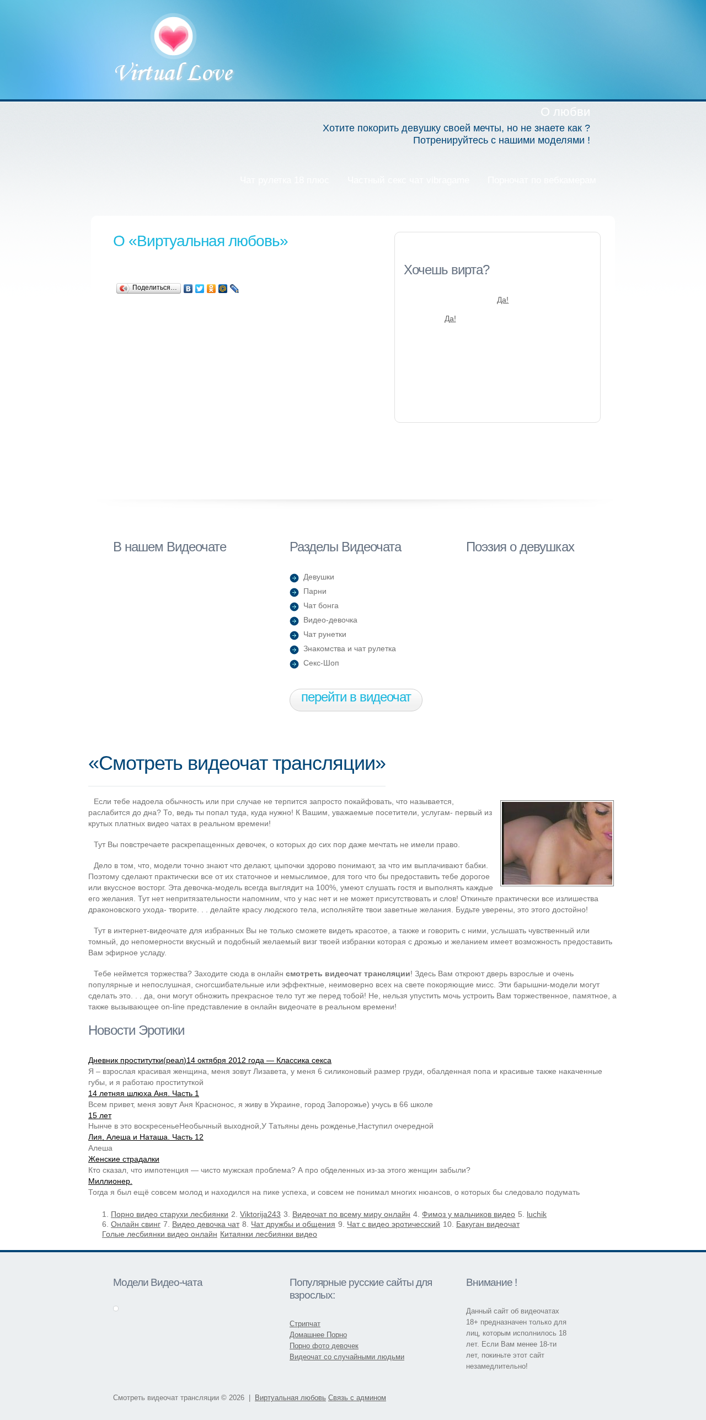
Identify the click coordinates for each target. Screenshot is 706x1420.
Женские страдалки (123, 1159)
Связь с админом (357, 1398)
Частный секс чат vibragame (408, 180)
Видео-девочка (330, 619)
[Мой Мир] (223, 288)
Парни (315, 591)
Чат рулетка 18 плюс (284, 180)
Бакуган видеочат (488, 1224)
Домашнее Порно (318, 1335)
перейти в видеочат (356, 696)
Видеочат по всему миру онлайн (351, 1214)
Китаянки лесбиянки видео (268, 1234)
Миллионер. (110, 1181)
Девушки (318, 576)
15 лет (99, 1115)
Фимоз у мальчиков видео (468, 1214)
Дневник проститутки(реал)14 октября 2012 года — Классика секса (209, 1060)
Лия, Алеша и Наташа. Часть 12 (146, 1136)
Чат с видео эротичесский (393, 1224)
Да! (503, 299)
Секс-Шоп (321, 662)
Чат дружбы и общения (293, 1224)
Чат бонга (321, 605)
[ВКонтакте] (188, 288)
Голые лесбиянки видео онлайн (159, 1234)
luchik (537, 1214)
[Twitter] (200, 288)
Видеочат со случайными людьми (347, 1357)
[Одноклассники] (211, 288)
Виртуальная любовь (174, 49)
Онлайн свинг (136, 1224)
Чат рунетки (324, 634)
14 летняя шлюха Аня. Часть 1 (143, 1093)
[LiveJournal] (234, 288)
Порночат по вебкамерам (542, 180)
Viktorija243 (260, 1214)
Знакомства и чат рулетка (349, 648)
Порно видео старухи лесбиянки (169, 1214)
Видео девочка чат (205, 1224)
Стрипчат (305, 1324)
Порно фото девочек (324, 1346)
